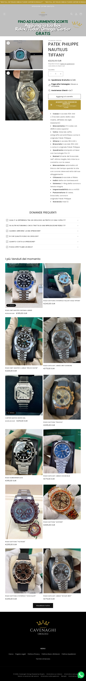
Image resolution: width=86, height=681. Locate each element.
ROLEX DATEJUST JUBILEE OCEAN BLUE (56, 476)
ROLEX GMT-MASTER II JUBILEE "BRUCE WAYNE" (21, 368)
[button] (4, 14)
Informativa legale (74, 676)
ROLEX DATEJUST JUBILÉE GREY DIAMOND (57, 366)
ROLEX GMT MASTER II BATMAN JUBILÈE (18, 310)
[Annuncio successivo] (82, 6)
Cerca (11, 654)
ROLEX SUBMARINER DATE (14, 478)
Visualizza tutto (43, 605)
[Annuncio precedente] (4, 6)
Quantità (51, 70)
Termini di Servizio (43, 659)
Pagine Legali (20, 654)
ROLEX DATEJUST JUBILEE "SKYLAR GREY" (57, 596)
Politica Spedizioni (69, 654)
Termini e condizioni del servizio (28, 676)
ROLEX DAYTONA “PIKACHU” (53, 422)
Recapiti (64, 676)
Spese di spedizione (67, 64)
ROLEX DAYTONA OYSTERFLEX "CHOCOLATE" (20, 596)
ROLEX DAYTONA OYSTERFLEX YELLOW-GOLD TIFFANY (61, 301)
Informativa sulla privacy (72, 674)
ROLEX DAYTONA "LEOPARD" (53, 522)
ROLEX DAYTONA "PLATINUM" (15, 542)
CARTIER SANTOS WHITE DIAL (15, 418)
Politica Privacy (34, 654)
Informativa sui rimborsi (54, 674)
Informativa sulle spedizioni (50, 676)
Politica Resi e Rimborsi (51, 654)
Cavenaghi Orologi (25, 674)
